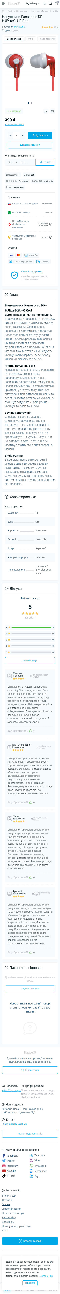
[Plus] (22, 135)
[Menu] (3, 3)
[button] (28, 103)
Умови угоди (9, 1195)
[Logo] (14, 3)
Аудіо (10, 11)
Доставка (7, 1200)
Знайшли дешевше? (14, 124)
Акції (4, 1230)
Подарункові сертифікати (16, 1226)
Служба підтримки (31, 271)
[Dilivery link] (50, 224)
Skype (37, 1176)
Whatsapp (40, 1165)
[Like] (30, 730)
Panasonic (19, 26)
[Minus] (10, 135)
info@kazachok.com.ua (14, 1123)
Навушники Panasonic (41, 11)
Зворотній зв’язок (11, 1208)
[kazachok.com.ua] (30, 1052)
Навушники (21, 11)
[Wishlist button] (45, 111)
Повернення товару (13, 1213)
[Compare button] (52, 111)
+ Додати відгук (30, 660)
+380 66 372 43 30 (11, 1090)
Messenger (40, 1171)
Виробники (8, 1222)
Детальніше (46, 1276)
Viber (37, 1160)
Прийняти (30, 1283)
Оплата (6, 1204)
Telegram (39, 1155)
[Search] (50, 3)
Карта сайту (9, 1217)
